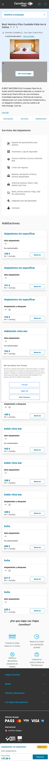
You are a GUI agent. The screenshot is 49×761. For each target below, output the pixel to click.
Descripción (8, 119)
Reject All (24, 391)
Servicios (24, 119)
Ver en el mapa (28, 36)
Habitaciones (40, 119)
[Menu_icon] (3, 4)
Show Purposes (24, 397)
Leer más (5, 113)
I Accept (25, 385)
